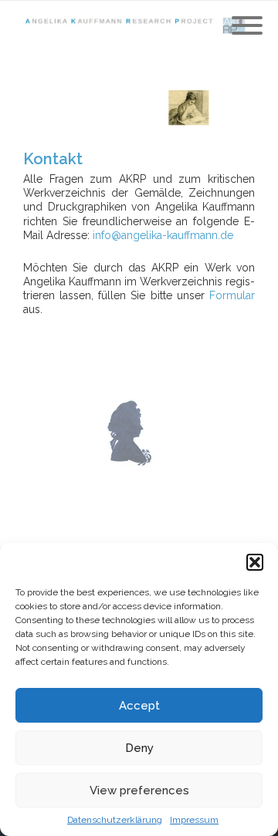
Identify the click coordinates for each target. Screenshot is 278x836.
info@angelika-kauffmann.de (163, 235)
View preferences (139, 790)
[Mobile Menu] (247, 26)
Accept (139, 706)
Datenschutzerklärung (114, 819)
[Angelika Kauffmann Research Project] (139, 26)
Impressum (194, 819)
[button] (255, 562)
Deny (139, 748)
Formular (232, 295)
